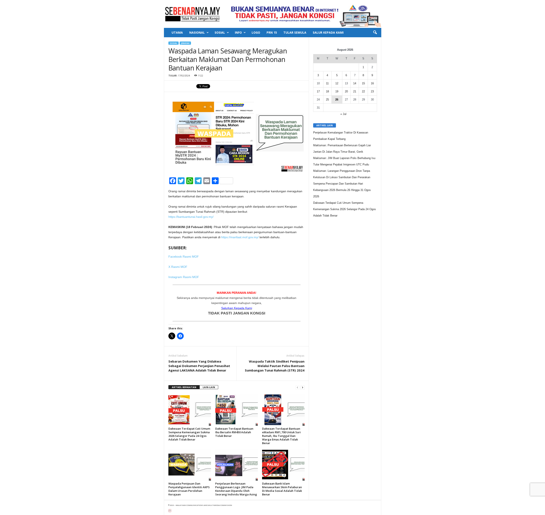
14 (354, 83)
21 (354, 91)
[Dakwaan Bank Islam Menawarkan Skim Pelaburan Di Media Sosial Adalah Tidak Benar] (283, 465)
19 (336, 91)
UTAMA (177, 32)
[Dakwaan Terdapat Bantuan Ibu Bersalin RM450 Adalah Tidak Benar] (236, 410)
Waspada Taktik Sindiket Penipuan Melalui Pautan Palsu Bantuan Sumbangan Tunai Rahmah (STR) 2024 (274, 365)
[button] (375, 32)
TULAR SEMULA (294, 32)
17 (318, 91)
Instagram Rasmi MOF (183, 277)
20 (346, 91)
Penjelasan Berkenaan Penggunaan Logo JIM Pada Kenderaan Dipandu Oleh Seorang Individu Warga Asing (236, 489)
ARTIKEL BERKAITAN (184, 387)
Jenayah (185, 43)
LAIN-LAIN (209, 387)
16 (372, 83)
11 (327, 83)
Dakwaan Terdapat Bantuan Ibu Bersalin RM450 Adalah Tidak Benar (234, 432)
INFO (238, 32)
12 (336, 83)
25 (327, 99)
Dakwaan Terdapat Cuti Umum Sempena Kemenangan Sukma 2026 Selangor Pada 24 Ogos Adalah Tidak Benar (189, 434)
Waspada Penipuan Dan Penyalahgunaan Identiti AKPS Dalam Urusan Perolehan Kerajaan (189, 489)
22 (363, 91)
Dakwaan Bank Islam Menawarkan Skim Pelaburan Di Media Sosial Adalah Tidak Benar (282, 489)
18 (327, 91)
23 (372, 91)
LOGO (256, 32)
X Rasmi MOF (177, 266)
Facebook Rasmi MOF (183, 256)
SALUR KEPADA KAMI (328, 32)
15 (363, 83)
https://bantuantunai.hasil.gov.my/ (191, 216)
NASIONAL (197, 32)
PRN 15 (272, 32)
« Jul (343, 114)
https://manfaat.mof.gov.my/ (240, 237)
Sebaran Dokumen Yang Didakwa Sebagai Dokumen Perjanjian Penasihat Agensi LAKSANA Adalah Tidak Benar (199, 365)
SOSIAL (220, 32)
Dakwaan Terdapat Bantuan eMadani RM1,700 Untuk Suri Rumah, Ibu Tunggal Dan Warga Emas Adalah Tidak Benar (281, 436)
